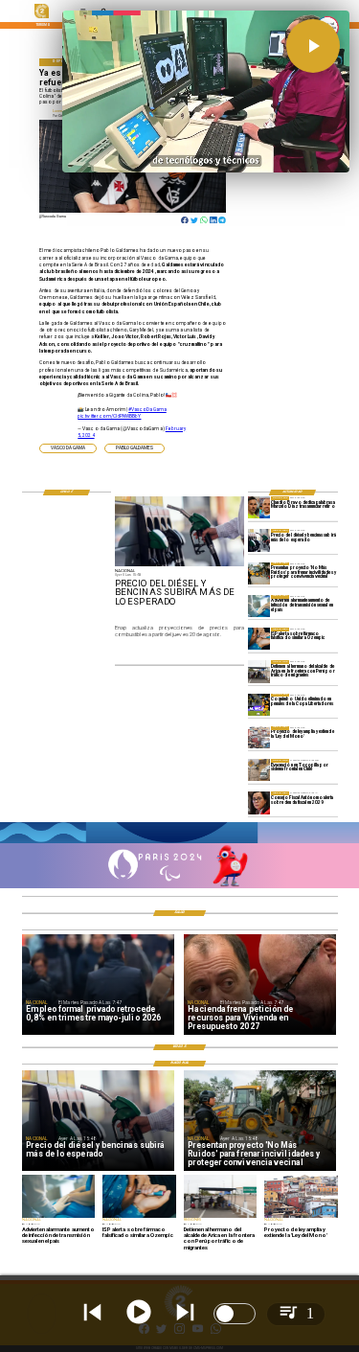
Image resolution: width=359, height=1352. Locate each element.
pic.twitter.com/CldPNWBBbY (109, 416)
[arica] (259, 671)
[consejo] (259, 802)
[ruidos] (259, 573)
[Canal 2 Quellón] (179, 842)
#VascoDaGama (147, 409)
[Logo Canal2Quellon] (41, 17)
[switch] (234, 1313)
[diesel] (259, 540)
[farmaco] (259, 639)
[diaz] (259, 507)
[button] (68, 448)
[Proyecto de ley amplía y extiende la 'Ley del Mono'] (259, 737)
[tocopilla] (259, 770)
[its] (259, 606)
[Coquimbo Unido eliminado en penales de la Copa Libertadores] (259, 705)
